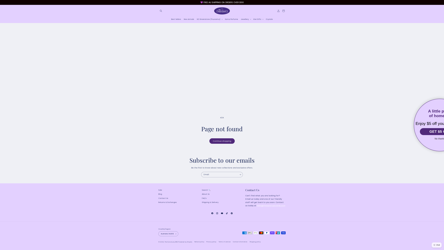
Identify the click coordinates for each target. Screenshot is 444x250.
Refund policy (199, 242)
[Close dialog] (439, 102)
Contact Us (163, 198)
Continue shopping (222, 141)
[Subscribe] (240, 174)
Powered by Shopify (185, 242)
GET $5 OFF (416, 131)
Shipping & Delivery (210, 202)
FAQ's (204, 198)
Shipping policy (255, 242)
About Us (206, 194)
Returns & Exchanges (167, 202)
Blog (160, 194)
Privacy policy (211, 242)
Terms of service (225, 242)
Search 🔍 (206, 190)
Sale (160, 190)
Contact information (240, 242)
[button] (160, 10)
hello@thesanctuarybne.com (271, 205)
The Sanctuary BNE (171, 242)
